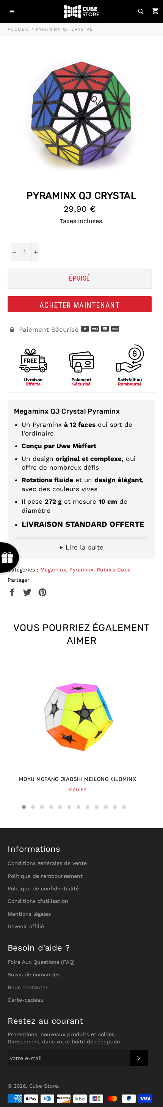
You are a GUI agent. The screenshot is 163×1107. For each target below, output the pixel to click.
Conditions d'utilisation (38, 901)
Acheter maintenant (79, 305)
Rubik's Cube (114, 570)
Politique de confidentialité (43, 888)
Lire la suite (83, 547)
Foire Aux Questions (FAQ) (41, 962)
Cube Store (43, 1086)
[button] (23, 807)
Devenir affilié (26, 926)
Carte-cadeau (26, 1000)
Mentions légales (29, 914)
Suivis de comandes (34, 974)
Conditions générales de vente (47, 863)
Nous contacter (28, 987)
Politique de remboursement (45, 876)
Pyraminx (81, 570)
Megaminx (53, 570)
